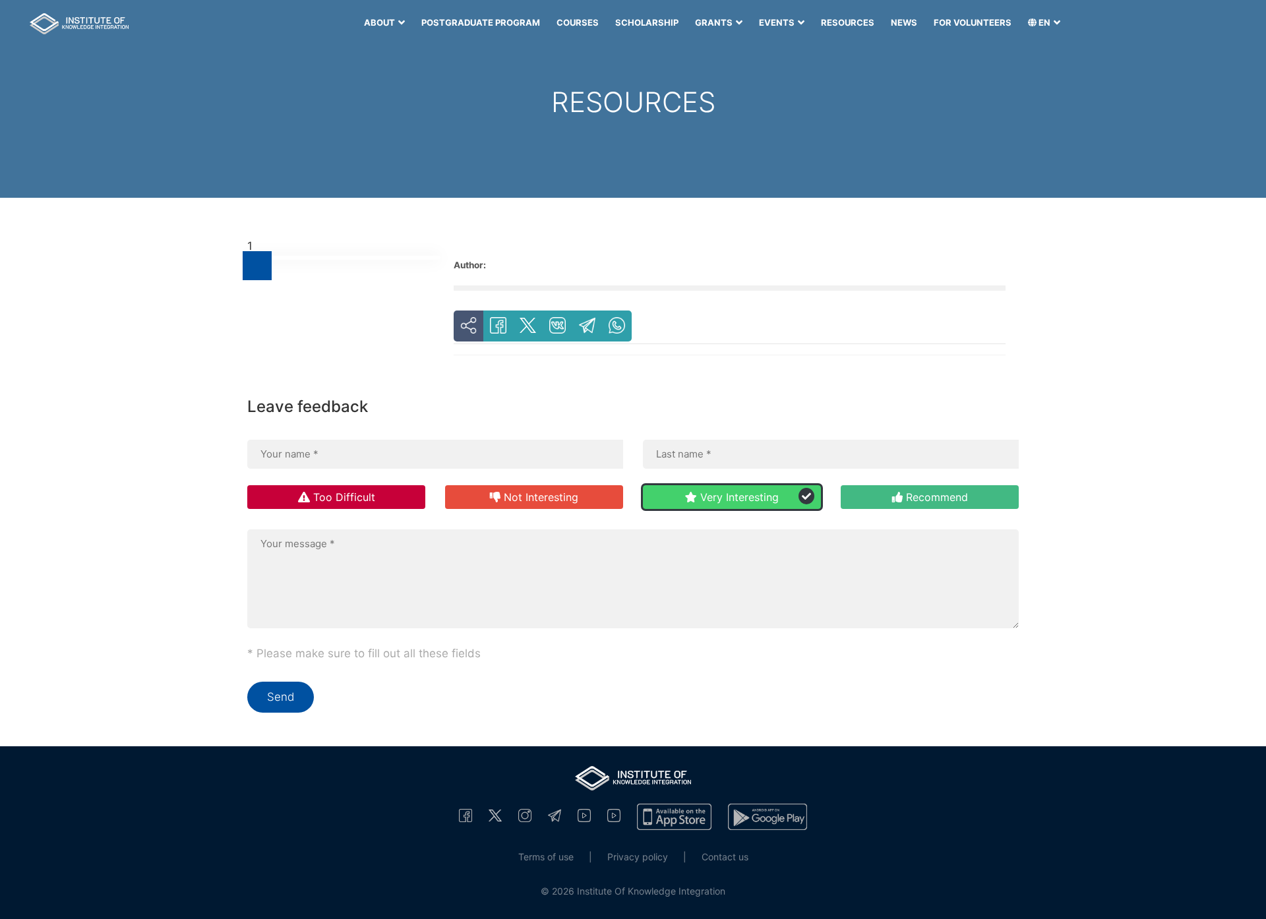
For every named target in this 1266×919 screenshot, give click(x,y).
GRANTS (715, 22)
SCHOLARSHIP (646, 22)
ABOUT (380, 22)
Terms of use (546, 856)
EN (1044, 22)
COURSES (578, 22)
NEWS (904, 22)
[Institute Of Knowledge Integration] (465, 815)
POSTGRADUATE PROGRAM (480, 22)
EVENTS (778, 22)
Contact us (725, 856)
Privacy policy (637, 856)
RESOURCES (847, 22)
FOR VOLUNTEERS (972, 22)
